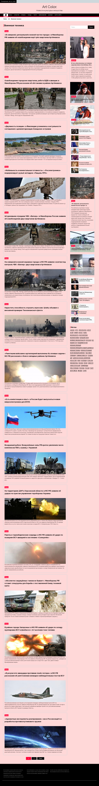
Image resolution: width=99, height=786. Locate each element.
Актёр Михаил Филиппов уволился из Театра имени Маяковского (85, 280)
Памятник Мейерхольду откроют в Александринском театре (85, 293)
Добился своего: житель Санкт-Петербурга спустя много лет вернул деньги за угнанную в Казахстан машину (85, 299)
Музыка (23, 14)
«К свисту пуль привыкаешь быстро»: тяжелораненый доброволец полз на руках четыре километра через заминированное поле (81, 272)
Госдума (90, 355)
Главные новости (81, 355)
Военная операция (75, 345)
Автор (89, 330)
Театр (35, 14)
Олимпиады (84, 365)
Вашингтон (73, 342)
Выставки (89, 352)
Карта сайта (58, 14)
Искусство (73, 360)
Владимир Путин (83, 342)
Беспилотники (74, 337)
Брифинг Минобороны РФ (77, 340)
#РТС (76, 330)
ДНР (71, 358)
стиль (84, 370)
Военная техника (75, 350)
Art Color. (49, 7)
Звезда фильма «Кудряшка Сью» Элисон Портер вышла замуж (82, 100)
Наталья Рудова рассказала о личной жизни (84, 150)
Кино (10, 14)
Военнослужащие (86, 350)
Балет (85, 332)
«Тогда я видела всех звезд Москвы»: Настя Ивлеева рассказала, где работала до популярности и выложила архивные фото (85, 157)
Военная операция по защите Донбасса (81, 347)
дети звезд (73, 370)
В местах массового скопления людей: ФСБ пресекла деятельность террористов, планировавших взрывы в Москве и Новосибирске (86, 319)
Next (40, 758)
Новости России (75, 365)
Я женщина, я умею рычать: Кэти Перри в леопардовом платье (85, 137)
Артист (80, 332)
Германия (73, 355)
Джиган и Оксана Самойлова (81, 358)
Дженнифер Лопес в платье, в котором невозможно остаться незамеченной (85, 143)
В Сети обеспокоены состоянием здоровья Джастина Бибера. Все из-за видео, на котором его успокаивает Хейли (81, 64)
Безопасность (74, 335)
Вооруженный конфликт (77, 352)
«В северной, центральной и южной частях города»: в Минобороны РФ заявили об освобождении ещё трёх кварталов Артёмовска (80, 204)
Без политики (83, 335)
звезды (80, 370)
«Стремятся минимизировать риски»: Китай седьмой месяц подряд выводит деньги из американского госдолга (85, 306)
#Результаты (83, 330)
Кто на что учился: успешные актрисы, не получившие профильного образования (85, 163)
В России (88, 340)
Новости (90, 363)
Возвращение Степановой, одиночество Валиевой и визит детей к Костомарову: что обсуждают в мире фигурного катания (85, 312)
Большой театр (84, 337)
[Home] (5, 15)
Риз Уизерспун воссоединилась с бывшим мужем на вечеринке (84, 170)
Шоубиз (50, 14)
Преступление (74, 368)
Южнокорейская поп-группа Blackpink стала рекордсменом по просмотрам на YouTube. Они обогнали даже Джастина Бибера (86, 130)
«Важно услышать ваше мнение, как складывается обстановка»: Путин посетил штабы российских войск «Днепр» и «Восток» (81, 249)
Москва (81, 363)
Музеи (85, 363)
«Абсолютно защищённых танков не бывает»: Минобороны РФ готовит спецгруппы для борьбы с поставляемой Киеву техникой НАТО (33, 583)
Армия (76, 332)
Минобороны (74, 363)
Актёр (72, 332)
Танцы (29, 14)
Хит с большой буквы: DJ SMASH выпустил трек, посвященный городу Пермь (82, 123)
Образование (42, 14)
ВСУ (93, 340)
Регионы (81, 368)
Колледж (84, 360)
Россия (87, 368)
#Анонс (72, 330)
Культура (16, 14)
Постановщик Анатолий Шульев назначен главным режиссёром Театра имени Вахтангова (85, 286)
